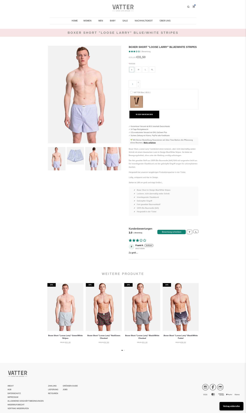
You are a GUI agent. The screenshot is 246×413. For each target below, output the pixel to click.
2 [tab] (124, 350)
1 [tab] (122, 350)
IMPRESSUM (13, 397)
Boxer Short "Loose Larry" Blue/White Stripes (163, 47)
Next (202, 316)
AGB (9, 389)
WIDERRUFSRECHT (16, 405)
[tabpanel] (65, 316)
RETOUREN (53, 393)
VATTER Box (142, 92)
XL (152, 69)
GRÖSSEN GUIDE (70, 386)
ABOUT (11, 386)
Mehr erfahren (150, 143)
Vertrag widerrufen (18, 408)
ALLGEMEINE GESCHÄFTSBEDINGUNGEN (26, 401)
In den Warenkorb (144, 114)
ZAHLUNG (52, 386)
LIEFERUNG (53, 389)
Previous (44, 316)
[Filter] (189, 232)
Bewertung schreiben (171, 232)
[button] (134, 51)
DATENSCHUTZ (14, 393)
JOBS (65, 389)
